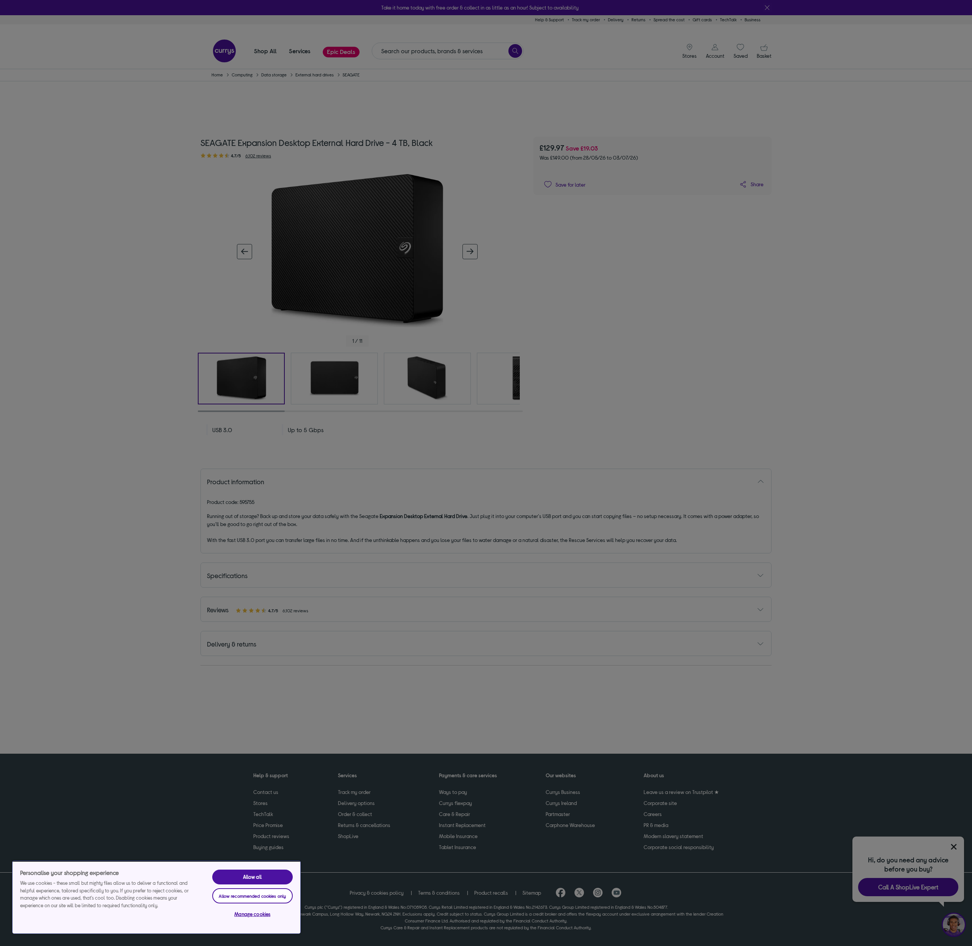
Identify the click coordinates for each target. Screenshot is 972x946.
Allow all (252, 877)
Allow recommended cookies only (252, 895)
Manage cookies (252, 914)
